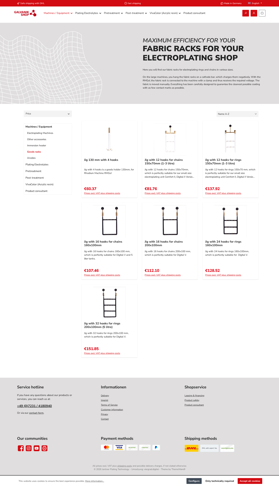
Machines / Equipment (39, 126)
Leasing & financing (194, 395)
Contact (105, 419)
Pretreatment (33, 171)
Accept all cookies (250, 481)
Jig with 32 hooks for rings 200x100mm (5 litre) (102, 325)
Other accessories (36, 139)
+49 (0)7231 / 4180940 (34, 406)
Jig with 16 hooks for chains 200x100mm (164, 243)
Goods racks (34, 151)
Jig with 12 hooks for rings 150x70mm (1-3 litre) (223, 161)
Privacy (104, 414)
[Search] (245, 13)
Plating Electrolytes (37, 164)
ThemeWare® (178, 469)
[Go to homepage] (25, 13)
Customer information (112, 409)
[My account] (254, 13)
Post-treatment (35, 178)
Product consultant (36, 191)
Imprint (104, 400)
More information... (94, 481)
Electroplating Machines (40, 133)
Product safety (192, 400)
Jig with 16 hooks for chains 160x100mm (103, 243)
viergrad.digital (151, 469)
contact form (36, 413)
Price (28, 113)
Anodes (31, 158)
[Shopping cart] (262, 13)
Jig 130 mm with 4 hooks (101, 160)
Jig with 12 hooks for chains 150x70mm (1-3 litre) (164, 161)
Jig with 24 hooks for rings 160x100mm (223, 243)
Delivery (105, 395)
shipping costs (124, 465)
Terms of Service (109, 404)
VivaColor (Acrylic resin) (39, 184)
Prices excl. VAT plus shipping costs (102, 193)
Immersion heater (36, 145)
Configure (194, 481)
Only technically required (219, 481)
